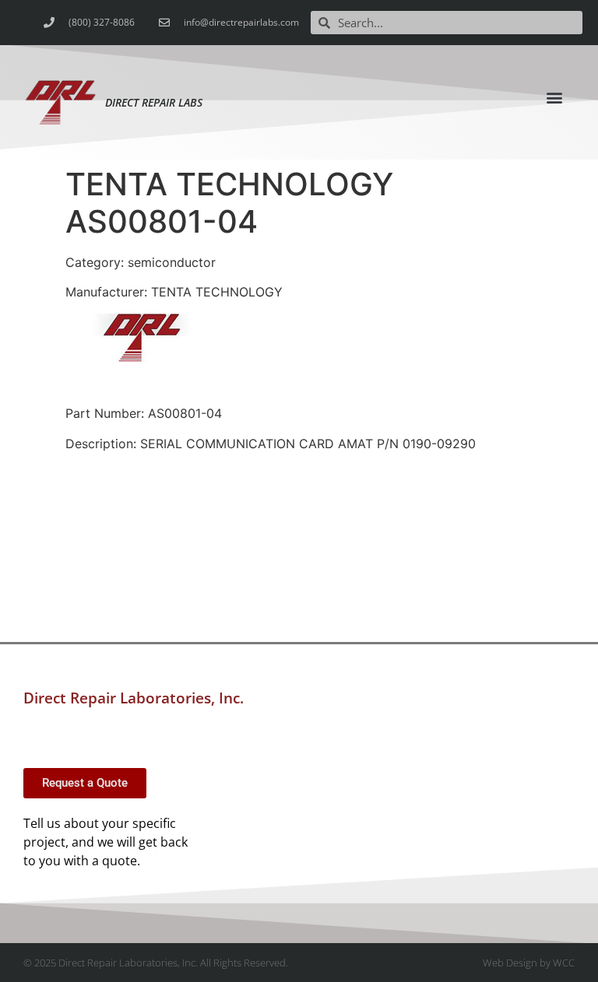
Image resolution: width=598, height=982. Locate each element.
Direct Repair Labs (153, 102)
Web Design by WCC (529, 963)
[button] (555, 97)
